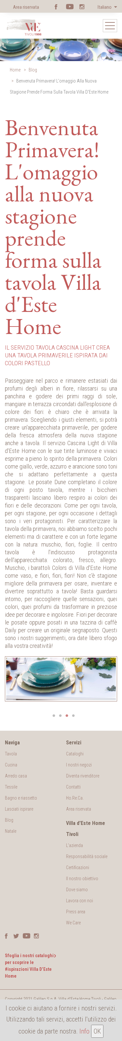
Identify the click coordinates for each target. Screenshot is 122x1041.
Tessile (11, 787)
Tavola (11, 753)
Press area (75, 911)
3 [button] (67, 716)
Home (15, 69)
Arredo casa (16, 775)
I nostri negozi (79, 764)
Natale (10, 831)
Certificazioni (77, 867)
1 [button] (54, 716)
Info (84, 1031)
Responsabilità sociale (86, 856)
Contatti (73, 787)
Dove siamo (77, 889)
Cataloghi (75, 753)
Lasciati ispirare (19, 809)
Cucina (11, 764)
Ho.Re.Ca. (75, 798)
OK (97, 1031)
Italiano (105, 7)
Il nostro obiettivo (82, 878)
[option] (61, 679)
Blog (33, 69)
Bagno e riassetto (21, 798)
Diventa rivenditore (82, 775)
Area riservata (26, 7)
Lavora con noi (79, 900)
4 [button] (73, 716)
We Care (73, 922)
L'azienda (74, 845)
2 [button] (60, 716)
